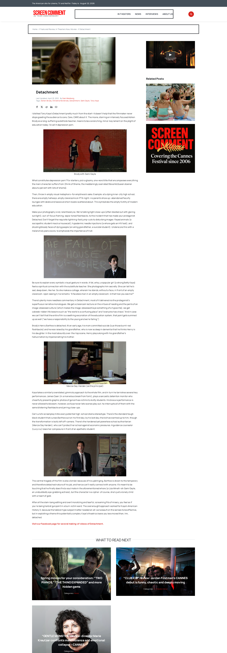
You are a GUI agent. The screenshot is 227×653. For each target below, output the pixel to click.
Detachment (74, 100)
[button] (148, 102)
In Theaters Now (160, 589)
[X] (41, 107)
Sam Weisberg (68, 98)
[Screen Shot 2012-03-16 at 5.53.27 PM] (73, 38)
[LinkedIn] (51, 107)
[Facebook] (37, 107)
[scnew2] (49, 10)
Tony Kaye (95, 100)
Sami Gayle (85, 100)
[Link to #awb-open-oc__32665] (191, 14)
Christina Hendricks (60, 100)
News (76, 593)
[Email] (56, 107)
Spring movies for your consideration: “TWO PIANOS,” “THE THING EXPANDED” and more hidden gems (71, 582)
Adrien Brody (46, 100)
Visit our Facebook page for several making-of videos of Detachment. (68, 523)
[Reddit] (46, 107)
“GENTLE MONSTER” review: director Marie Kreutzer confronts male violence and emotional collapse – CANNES (71, 640)
